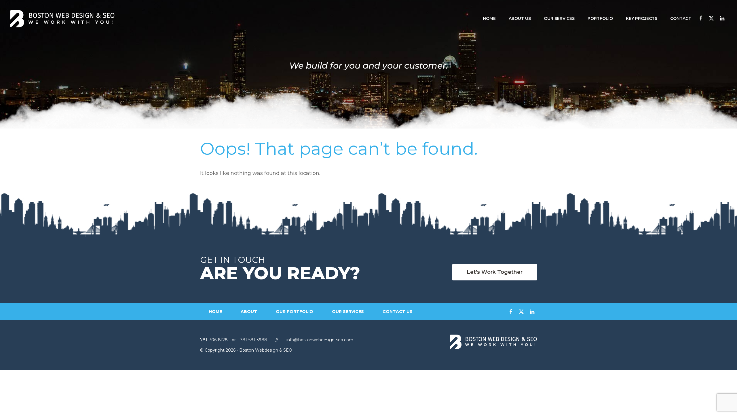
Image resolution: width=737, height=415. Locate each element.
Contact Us (398, 311)
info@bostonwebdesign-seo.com (319, 339)
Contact (680, 18)
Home (489, 18)
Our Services (559, 18)
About (249, 311)
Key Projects (641, 18)
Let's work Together (495, 272)
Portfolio (600, 18)
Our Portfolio (294, 311)
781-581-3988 (253, 339)
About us (520, 18)
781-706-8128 (214, 339)
